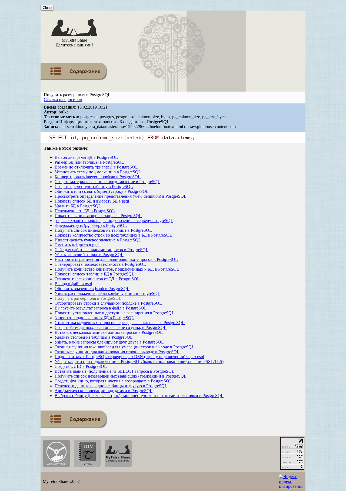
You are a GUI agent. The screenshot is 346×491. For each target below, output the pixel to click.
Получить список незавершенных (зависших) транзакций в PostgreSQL (121, 376)
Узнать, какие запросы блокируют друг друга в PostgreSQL (109, 342)
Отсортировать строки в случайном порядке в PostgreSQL (108, 303)
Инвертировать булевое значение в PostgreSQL (98, 240)
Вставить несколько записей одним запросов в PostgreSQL (109, 332)
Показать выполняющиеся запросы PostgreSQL (98, 215)
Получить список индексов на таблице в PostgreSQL (103, 230)
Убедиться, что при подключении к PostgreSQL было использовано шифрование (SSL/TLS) (139, 361)
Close (47, 8)
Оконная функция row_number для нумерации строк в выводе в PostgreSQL (124, 347)
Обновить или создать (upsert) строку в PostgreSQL (102, 191)
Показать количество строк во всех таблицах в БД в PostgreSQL (113, 235)
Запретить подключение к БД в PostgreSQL (94, 317)
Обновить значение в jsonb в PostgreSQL (92, 288)
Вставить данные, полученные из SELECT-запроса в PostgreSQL (114, 371)
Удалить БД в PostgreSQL (78, 206)
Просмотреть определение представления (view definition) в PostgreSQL (121, 196)
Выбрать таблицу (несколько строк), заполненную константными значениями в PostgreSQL (139, 395)
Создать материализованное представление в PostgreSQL (107, 181)
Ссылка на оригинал (63, 99)
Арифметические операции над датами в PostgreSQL (103, 390)
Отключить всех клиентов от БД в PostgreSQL (97, 279)
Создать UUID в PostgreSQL (81, 366)
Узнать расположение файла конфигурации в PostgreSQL (107, 293)
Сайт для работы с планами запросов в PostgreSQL (101, 249)
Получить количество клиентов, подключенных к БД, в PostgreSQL (117, 269)
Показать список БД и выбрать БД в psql (92, 201)
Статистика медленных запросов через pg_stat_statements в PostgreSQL (120, 322)
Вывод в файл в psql (73, 283)
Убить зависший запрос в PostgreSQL (89, 254)
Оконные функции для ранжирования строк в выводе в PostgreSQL (117, 351)
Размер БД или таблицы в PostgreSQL (89, 162)
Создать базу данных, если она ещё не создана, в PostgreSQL (111, 327)
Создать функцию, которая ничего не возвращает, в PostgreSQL (113, 381)
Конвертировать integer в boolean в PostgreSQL (98, 176)
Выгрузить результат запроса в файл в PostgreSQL (101, 308)
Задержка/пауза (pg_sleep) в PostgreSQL (91, 225)
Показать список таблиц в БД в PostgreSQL (94, 274)
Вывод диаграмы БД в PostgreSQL (86, 157)
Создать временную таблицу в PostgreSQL (94, 186)
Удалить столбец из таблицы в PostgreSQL (94, 337)
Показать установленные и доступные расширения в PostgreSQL (114, 313)
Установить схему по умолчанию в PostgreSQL (98, 172)
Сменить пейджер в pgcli (78, 245)
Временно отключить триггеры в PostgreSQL (96, 167)
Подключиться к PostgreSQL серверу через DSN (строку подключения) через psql (129, 356)
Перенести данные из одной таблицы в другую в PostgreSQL (111, 386)
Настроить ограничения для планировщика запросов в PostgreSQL (116, 259)
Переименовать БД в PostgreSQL (85, 210)
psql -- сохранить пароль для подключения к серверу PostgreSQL (114, 220)
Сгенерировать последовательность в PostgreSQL (100, 264)
